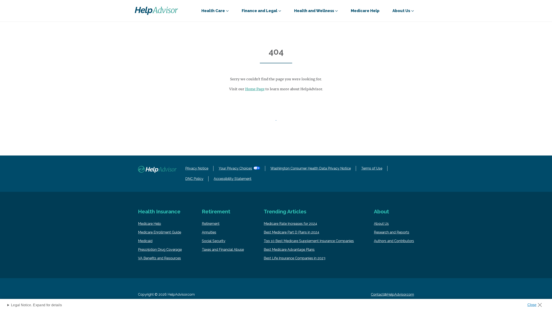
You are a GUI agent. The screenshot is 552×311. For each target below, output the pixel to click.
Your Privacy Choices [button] (235, 168)
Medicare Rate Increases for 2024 (290, 224)
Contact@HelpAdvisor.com (392, 294)
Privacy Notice (196, 168)
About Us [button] (401, 10)
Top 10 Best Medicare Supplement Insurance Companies (309, 241)
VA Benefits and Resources (159, 258)
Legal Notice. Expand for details (36, 305)
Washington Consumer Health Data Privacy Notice (310, 168)
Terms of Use (371, 168)
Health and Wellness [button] (314, 10)
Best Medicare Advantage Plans (289, 250)
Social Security (213, 241)
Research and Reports (391, 232)
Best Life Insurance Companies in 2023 (294, 258)
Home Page (255, 89)
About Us (381, 224)
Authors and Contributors (394, 241)
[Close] (536, 303)
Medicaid (145, 241)
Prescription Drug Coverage (160, 250)
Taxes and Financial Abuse (223, 250)
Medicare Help (365, 10)
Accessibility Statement (232, 179)
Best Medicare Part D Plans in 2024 (291, 232)
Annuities (209, 232)
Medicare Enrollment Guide (159, 232)
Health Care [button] (213, 10)
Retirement (211, 224)
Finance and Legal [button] (259, 10)
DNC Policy (194, 179)
